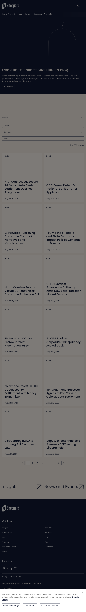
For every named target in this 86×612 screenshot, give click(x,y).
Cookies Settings (11, 606)
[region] (43, 600)
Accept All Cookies (49, 606)
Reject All (30, 606)
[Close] (82, 592)
